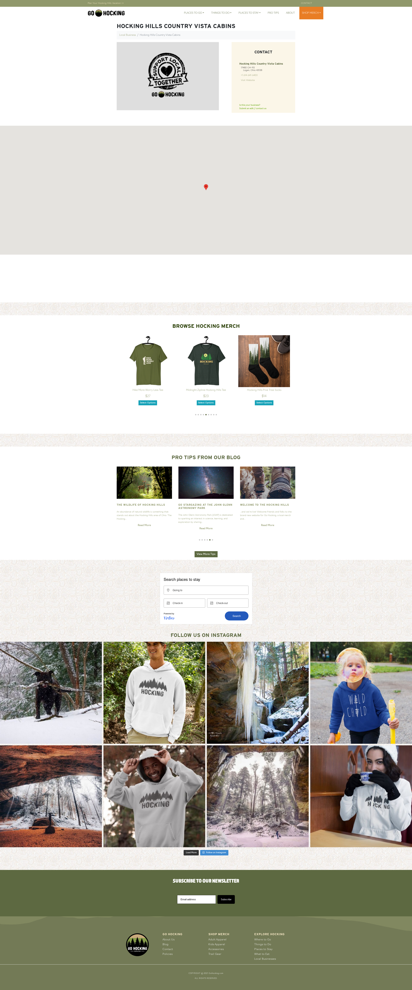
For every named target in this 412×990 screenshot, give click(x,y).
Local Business (127, 35)
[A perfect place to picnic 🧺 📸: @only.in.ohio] (51, 796)
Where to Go (262, 939)
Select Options (148, 403)
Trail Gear (214, 954)
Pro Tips (273, 13)
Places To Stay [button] (249, 13)
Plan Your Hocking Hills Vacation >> (106, 3)
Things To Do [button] (220, 13)
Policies (168, 954)
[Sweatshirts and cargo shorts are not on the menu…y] (154, 693)
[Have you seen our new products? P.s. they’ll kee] (154, 796)
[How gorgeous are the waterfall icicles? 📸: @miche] (258, 693)
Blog (166, 944)
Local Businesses (265, 959)
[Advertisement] (206, 278)
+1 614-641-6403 (249, 75)
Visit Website (248, 80)
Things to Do (262, 944)
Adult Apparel (217, 939)
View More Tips (206, 554)
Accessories (216, 949)
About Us (169, 939)
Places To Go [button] (193, 13)
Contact (306, 3)
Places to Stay (263, 949)
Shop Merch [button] (310, 13)
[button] (195, 414)
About (290, 13)
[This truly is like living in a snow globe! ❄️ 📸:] (258, 796)
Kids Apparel (216, 944)
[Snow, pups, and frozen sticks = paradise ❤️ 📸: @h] (51, 693)
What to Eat (262, 954)
